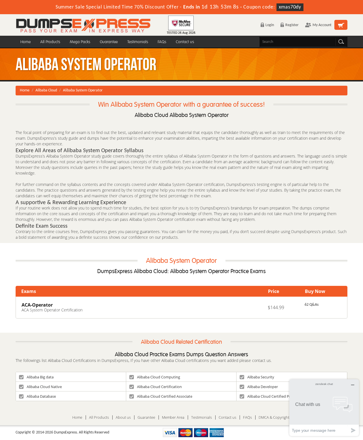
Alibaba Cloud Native (44, 386)
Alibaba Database (41, 396)
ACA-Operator (37, 304)
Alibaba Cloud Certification (159, 386)
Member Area (173, 417)
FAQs (162, 41)
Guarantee (109, 41)
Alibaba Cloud (46, 90)
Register (292, 25)
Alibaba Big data (40, 377)
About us (123, 417)
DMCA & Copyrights (275, 417)
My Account (322, 25)
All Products (50, 41)
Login (269, 25)
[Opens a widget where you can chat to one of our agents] (324, 407)
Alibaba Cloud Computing (158, 377)
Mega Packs (80, 41)
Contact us (185, 41)
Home (25, 41)
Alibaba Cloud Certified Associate (164, 396)
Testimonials (137, 41)
